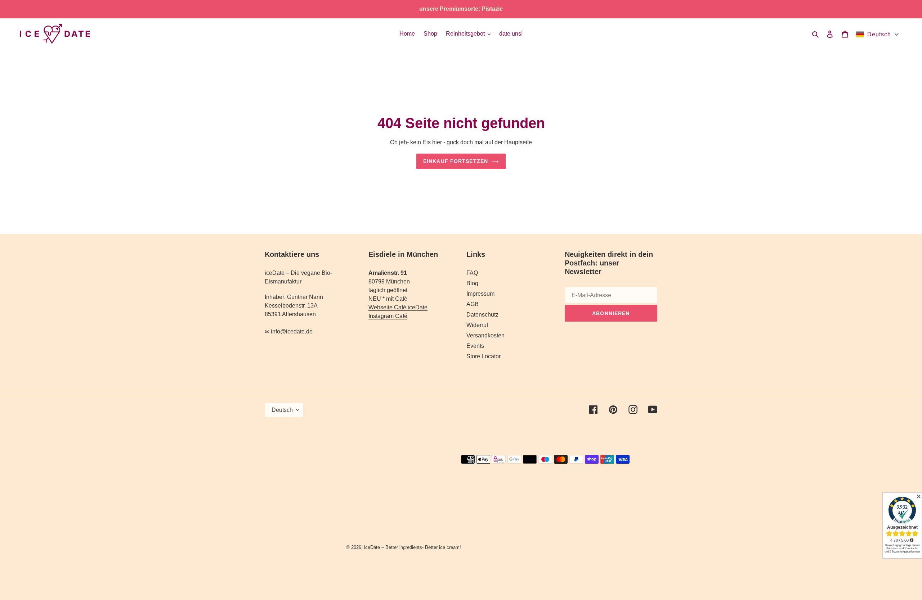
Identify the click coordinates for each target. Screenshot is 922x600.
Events (475, 346)
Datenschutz (482, 315)
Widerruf (477, 325)
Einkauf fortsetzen (455, 161)
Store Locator (483, 356)
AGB (472, 304)
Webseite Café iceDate (398, 307)
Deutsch (282, 410)
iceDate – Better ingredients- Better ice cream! (412, 547)
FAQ (472, 273)
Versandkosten (485, 335)
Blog (472, 283)
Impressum (480, 294)
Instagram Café (387, 316)
